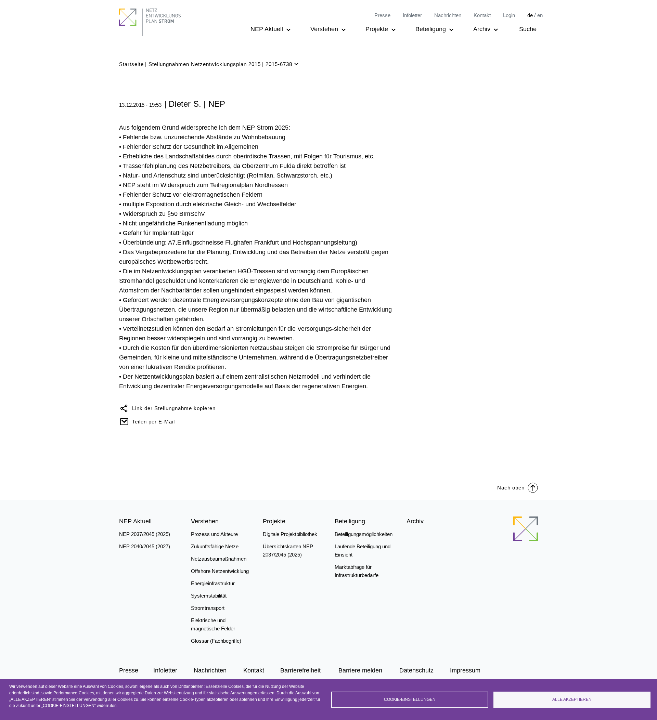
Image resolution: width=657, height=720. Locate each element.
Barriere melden (360, 670)
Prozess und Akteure (214, 534)
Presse (382, 15)
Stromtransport (207, 608)
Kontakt (482, 15)
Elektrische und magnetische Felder (213, 624)
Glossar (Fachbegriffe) (216, 641)
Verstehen (324, 29)
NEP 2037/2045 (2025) (144, 534)
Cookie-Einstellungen (410, 699)
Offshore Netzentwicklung (220, 571)
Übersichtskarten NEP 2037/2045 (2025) (288, 551)
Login (509, 15)
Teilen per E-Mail (153, 421)
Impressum (465, 670)
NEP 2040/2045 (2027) (144, 546)
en (540, 15)
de (530, 15)
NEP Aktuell (266, 29)
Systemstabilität (209, 596)
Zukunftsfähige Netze (215, 546)
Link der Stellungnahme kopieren (174, 408)
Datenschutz (416, 670)
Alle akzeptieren (572, 699)
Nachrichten (447, 15)
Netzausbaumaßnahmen (218, 559)
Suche (528, 29)
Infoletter (412, 15)
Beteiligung (430, 29)
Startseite (131, 64)
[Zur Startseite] (525, 528)
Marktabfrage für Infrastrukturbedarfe (356, 571)
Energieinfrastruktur (213, 583)
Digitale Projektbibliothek (290, 534)
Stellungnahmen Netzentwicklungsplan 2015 (205, 64)
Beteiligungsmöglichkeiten (363, 534)
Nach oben (511, 487)
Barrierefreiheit (300, 670)
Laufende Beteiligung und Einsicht (362, 551)
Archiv (481, 29)
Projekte (376, 29)
